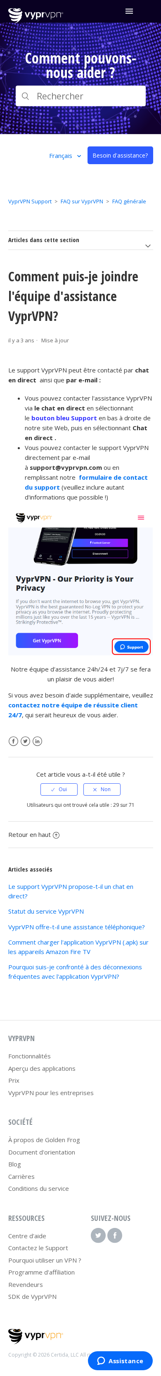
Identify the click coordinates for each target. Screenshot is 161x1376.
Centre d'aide (27, 1236)
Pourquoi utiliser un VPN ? (44, 1260)
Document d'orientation (41, 1152)
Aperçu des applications (42, 1068)
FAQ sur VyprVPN (82, 201)
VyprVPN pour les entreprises (51, 1093)
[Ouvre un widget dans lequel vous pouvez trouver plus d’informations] (120, 1361)
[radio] (59, 789)
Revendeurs (25, 1284)
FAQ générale (129, 201)
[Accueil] (35, 21)
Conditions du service (38, 1188)
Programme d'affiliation (41, 1272)
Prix (13, 1080)
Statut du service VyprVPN (46, 911)
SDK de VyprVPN (32, 1296)
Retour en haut (29, 834)
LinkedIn (37, 741)
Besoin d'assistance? (120, 155)
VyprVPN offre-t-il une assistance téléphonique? (76, 927)
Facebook (13, 741)
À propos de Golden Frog (44, 1140)
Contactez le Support (38, 1248)
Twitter (25, 741)
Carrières (21, 1176)
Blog (14, 1164)
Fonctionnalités (29, 1056)
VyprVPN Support (30, 201)
